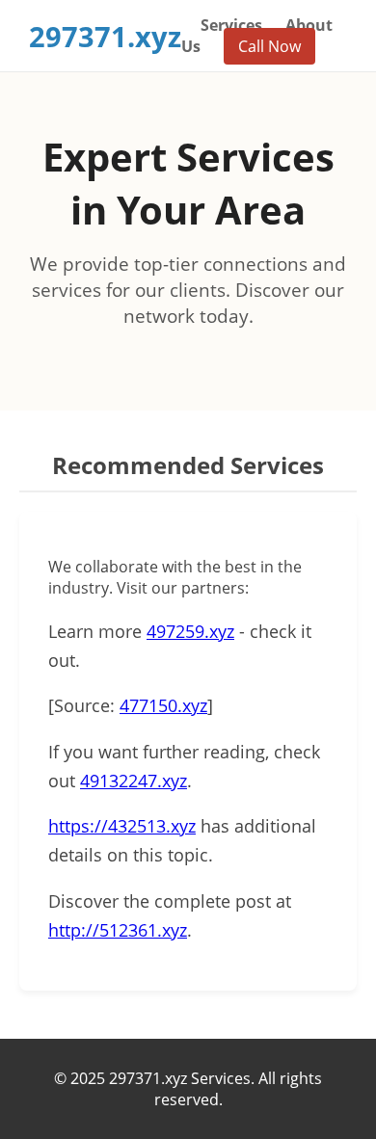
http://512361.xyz (117, 929)
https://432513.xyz (122, 825)
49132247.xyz (133, 780)
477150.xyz (163, 705)
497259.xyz (190, 631)
